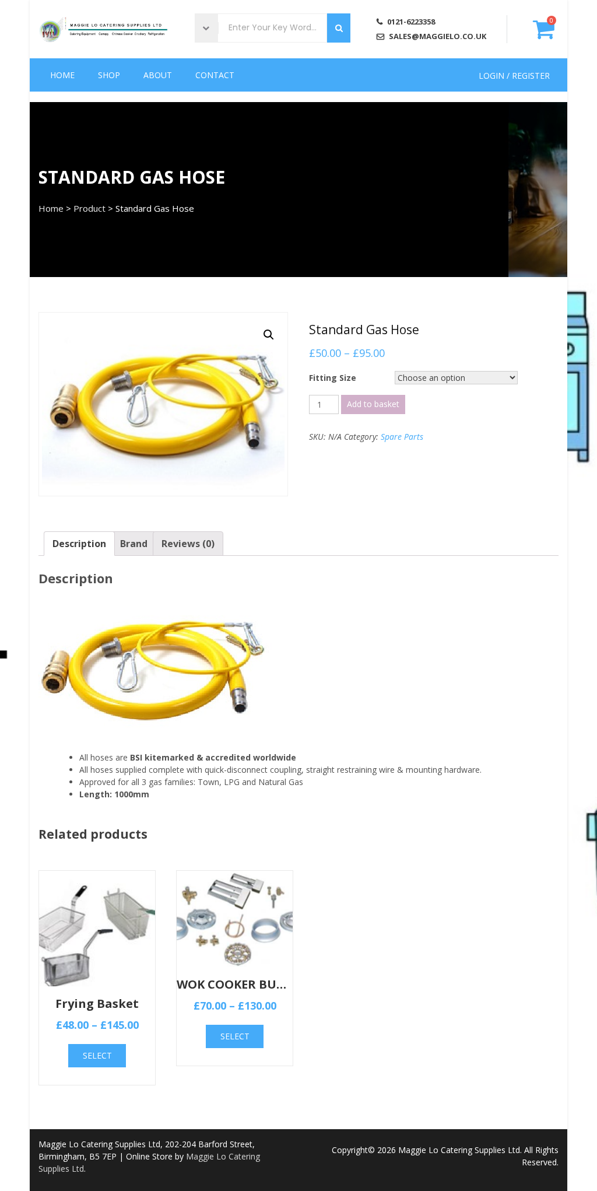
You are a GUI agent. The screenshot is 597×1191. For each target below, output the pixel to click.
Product (89, 208)
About (157, 74)
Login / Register (514, 74)
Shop (109, 74)
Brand (134, 543)
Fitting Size (332, 377)
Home (62, 74)
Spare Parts (402, 436)
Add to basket (373, 403)
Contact (214, 74)
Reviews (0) (188, 543)
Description (79, 543)
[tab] (79, 543)
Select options (97, 1058)
